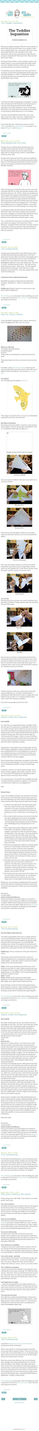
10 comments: (7, 1329)
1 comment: (6, 1184)
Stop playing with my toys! (13, 143)
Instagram (19, 128)
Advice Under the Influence (14, 717)
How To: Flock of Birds (11, 314)
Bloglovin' (9, 128)
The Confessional (9, 249)
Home (19, 1399)
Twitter (3, 126)
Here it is (24, 380)
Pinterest (23, 126)
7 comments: (6, 1389)
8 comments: (6, 239)
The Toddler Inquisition (11, 23)
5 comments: (6, 305)
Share (4, 136)
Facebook (16, 126)
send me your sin (22, 298)
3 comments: (6, 1145)
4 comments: (6, 1005)
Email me (35, 904)
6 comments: (6, 919)
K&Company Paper (18, 367)
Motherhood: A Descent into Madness (20, 1343)
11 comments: (7, 133)
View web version (19, 1402)
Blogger (23, 1429)
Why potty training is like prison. (16, 1194)
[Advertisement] (19, 5)
